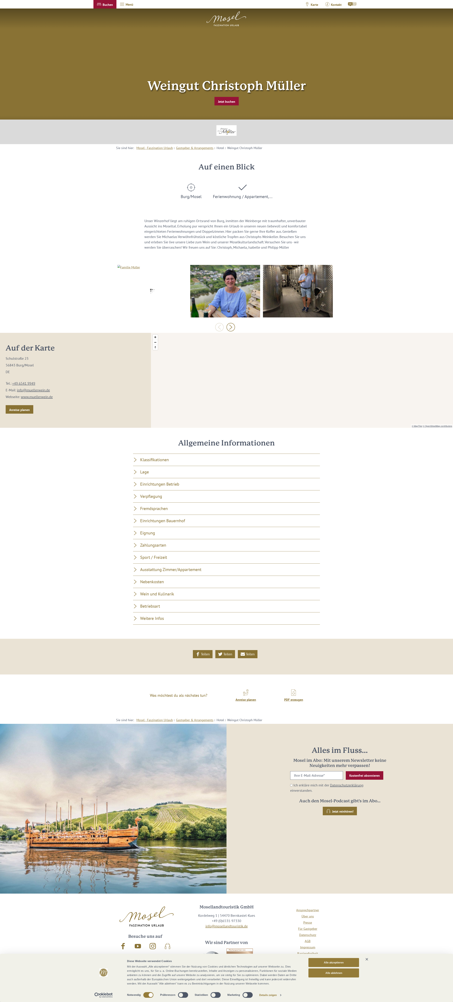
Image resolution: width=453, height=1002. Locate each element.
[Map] (302, 380)
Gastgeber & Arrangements (194, 148)
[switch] (183, 995)
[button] (104, 4)
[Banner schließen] (367, 959)
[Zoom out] (155, 342)
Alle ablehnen (333, 972)
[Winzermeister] (298, 291)
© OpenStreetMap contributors (437, 425)
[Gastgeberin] (225, 291)
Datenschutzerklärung (346, 785)
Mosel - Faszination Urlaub (154, 148)
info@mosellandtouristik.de (226, 926)
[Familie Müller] (152, 291)
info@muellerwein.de (33, 390)
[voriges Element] (219, 327)
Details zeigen (268, 995)
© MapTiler (417, 425)
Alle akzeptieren (334, 962)
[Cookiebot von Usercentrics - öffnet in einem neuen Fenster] (103, 995)
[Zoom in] (155, 337)
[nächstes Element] (230, 327)
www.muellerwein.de (37, 397)
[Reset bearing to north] (155, 347)
